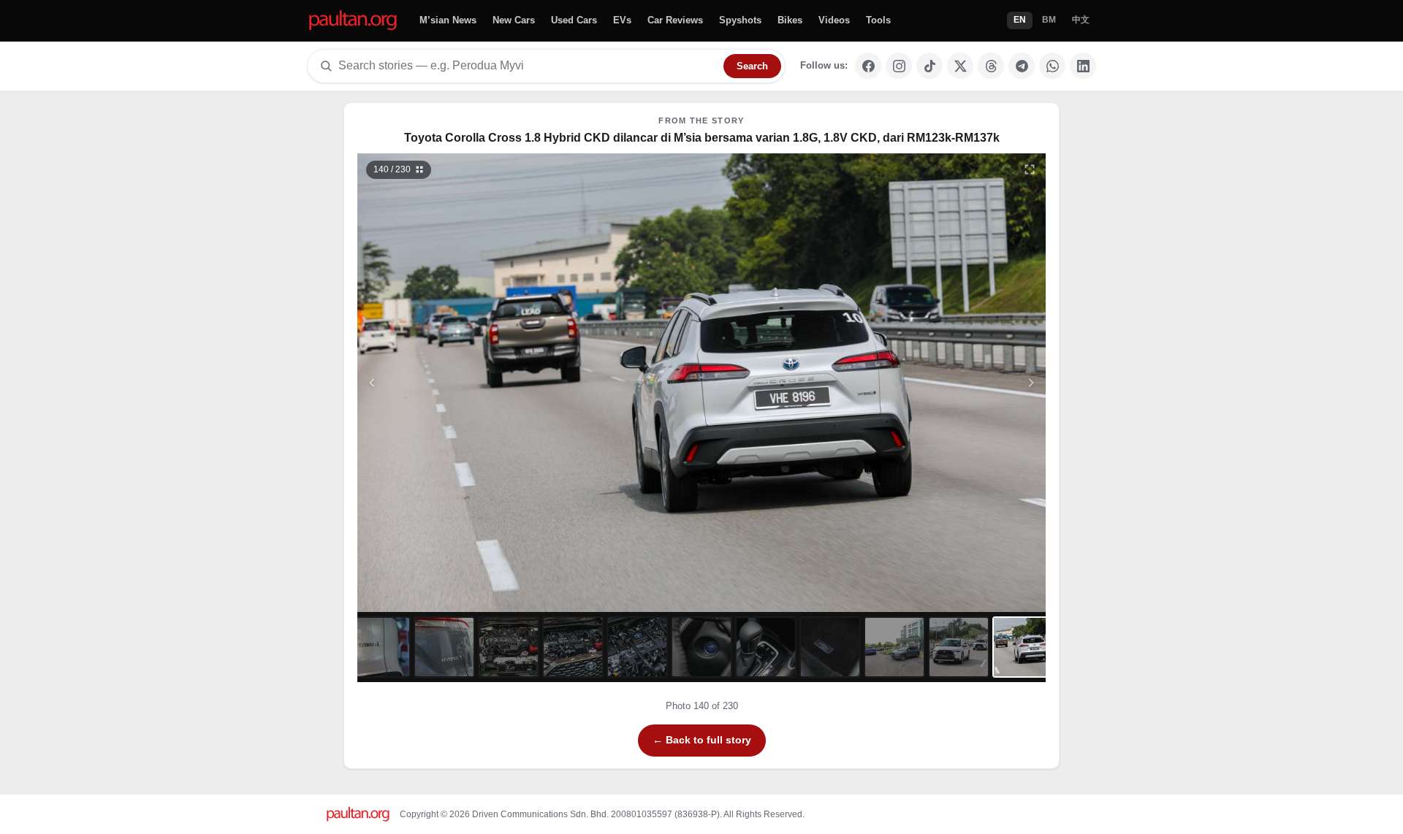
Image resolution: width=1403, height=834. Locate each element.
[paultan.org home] (353, 20)
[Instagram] (899, 66)
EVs (622, 20)
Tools (878, 20)
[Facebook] (868, 66)
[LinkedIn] (1083, 66)
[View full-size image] (1030, 169)
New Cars (514, 20)
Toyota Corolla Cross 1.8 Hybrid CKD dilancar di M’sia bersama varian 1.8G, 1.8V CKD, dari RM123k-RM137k (702, 137)
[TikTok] (929, 66)
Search (752, 66)
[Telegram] (1021, 66)
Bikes (789, 20)
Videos (834, 20)
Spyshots (740, 20)
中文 (1081, 20)
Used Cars (574, 20)
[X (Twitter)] (960, 66)
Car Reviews (675, 20)
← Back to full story (702, 740)
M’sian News (447, 20)
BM (1049, 20)
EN (1020, 20)
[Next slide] (960, 382)
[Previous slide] (443, 382)
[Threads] (991, 66)
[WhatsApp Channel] (1052, 66)
